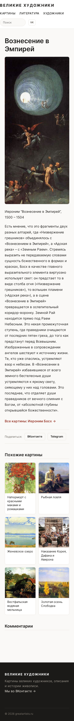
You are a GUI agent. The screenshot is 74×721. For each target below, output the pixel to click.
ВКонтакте (34, 436)
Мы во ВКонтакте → (20, 691)
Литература (29, 13)
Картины (7, 13)
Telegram (57, 436)
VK (32, 22)
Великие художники (27, 5)
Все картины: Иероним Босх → (30, 421)
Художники (53, 13)
